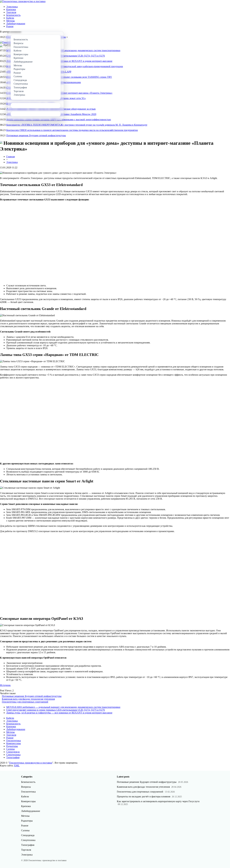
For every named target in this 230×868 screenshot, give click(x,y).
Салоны (10, 749)
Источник (5, 685)
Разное (9, 26)
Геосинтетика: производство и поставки (30, 762)
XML (17, 765)
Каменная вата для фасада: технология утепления (28, 699)
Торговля (11, 12)
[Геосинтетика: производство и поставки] (23, 1)
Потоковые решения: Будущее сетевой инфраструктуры (36, 135)
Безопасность (13, 15)
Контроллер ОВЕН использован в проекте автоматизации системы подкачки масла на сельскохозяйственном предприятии (72, 130)
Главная (10, 156)
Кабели (10, 18)
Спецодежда (13, 751)
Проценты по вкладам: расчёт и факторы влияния (143, 796)
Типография (12, 757)
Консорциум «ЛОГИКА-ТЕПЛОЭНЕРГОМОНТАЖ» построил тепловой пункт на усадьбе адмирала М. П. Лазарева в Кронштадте (76, 124)
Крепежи (11, 9)
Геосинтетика (13, 740)
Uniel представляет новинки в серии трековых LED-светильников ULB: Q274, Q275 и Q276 (55, 710)
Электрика (12, 6)
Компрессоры (13, 743)
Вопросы (26, 786)
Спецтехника (13, 754)
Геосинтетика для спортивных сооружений (25, 701)
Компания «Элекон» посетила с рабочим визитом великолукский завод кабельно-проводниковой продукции (64, 66)
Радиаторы (12, 746)
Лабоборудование (15, 23)
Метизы (10, 20)
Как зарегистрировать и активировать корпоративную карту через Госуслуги (158, 801)
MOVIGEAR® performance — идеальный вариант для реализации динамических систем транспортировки (63, 707)
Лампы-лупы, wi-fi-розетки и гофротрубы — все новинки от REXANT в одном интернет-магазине (59, 712)
